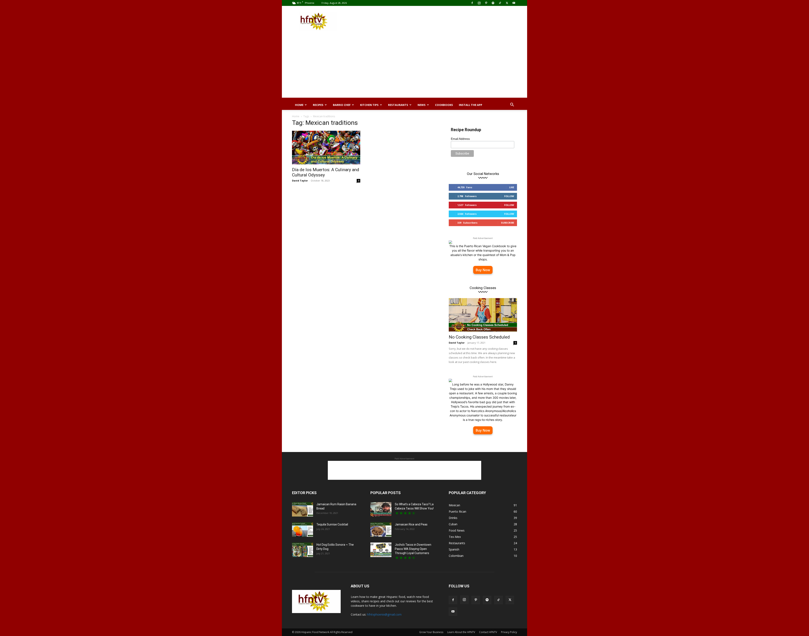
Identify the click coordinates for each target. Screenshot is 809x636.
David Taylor (300, 180)
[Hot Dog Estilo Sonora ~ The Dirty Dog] (302, 550)
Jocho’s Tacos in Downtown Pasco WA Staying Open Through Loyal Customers (413, 549)
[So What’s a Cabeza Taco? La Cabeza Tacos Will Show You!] (380, 509)
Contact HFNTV (488, 632)
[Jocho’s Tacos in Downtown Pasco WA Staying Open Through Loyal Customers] (380, 550)
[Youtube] (514, 3)
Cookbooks (444, 105)
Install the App (470, 105)
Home (299, 105)
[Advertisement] (440, 21)
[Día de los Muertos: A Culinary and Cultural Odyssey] (326, 147)
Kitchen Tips (369, 105)
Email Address (460, 138)
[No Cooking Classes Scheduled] (483, 315)
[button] (512, 105)
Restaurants (398, 105)
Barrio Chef (342, 105)
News (422, 105)
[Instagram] (479, 3)
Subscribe (507, 222)
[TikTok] (500, 3)
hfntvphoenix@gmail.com (384, 614)
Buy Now (483, 270)
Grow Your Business (431, 632)
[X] (507, 3)
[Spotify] (493, 3)
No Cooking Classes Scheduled (479, 337)
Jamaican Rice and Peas (411, 524)
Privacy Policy (509, 632)
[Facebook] (472, 3)
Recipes (318, 105)
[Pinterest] (486, 3)
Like (511, 187)
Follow (509, 196)
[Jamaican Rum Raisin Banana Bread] (302, 509)
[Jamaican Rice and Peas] (380, 529)
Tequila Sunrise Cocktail (332, 524)
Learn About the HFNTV (461, 632)
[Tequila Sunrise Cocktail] (302, 529)
